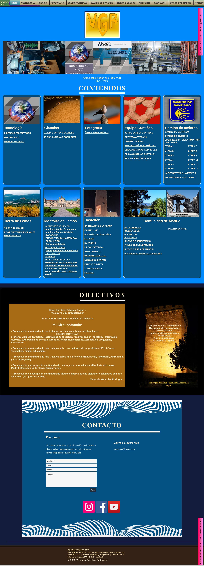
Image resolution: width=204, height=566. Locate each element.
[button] (28, 2)
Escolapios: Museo (55, 247)
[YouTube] (114, 507)
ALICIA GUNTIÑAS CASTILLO (140, 154)
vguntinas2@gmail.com (124, 449)
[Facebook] (101, 507)
